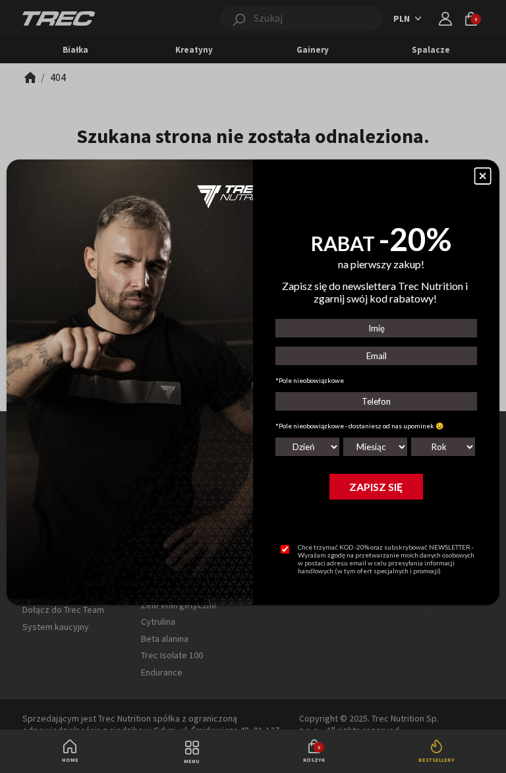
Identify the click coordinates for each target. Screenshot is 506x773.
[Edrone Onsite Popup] (253, 386)
